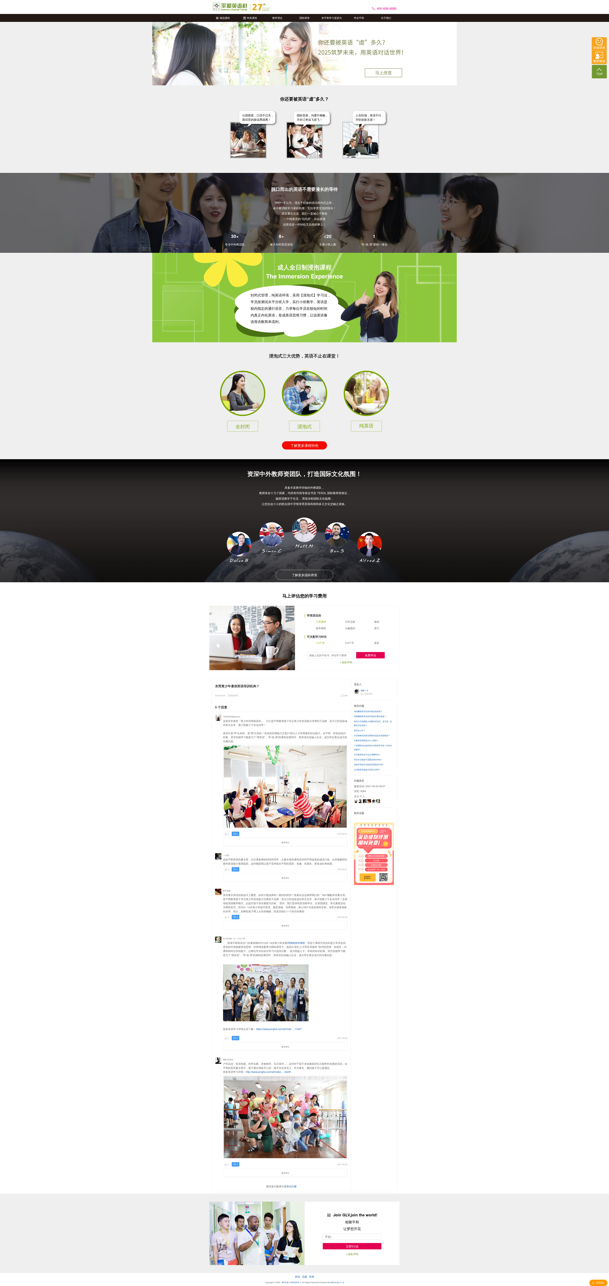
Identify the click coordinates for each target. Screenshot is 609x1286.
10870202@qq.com (231, 716)
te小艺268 (227, 938)
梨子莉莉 (227, 890)
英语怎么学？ (359, 730)
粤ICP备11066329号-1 (291, 1282)
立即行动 (352, 1246)
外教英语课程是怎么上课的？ (366, 740)
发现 (297, 1276)
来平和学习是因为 (331, 18)
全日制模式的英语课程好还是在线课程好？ (372, 735)
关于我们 (386, 18)
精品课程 (225, 18)
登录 (286, 1186)
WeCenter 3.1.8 (337, 1282)
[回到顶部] (599, 71)
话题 (304, 1276)
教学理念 (277, 18)
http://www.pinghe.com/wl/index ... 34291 (268, 1072)
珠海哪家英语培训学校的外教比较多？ (370, 716)
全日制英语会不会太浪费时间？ (367, 754)
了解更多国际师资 (304, 575)
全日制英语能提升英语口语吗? (367, 769)
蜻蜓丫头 (364, 690)
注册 (294, 1186)
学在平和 (359, 18)
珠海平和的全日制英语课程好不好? (369, 764)
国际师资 (304, 18)
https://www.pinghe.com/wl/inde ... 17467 (279, 1029)
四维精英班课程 (296, 943)
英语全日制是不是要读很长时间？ (368, 759)
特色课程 (252, 18)
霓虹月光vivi (228, 1059)
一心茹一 (227, 855)
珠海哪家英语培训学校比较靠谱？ (368, 711)
